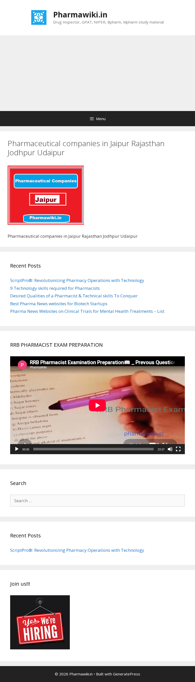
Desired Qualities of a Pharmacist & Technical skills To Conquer (74, 296)
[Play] (16, 449)
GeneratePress (126, 673)
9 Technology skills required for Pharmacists (55, 288)
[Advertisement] (97, 73)
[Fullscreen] (178, 449)
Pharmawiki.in (80, 14)
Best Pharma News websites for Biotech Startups (58, 303)
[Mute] (170, 449)
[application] (97, 405)
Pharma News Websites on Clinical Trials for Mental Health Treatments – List (87, 311)
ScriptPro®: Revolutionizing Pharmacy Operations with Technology (77, 280)
